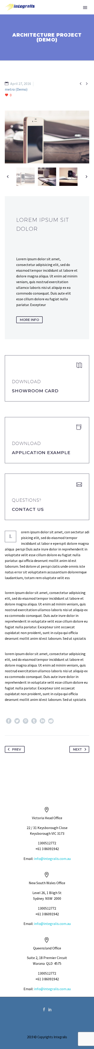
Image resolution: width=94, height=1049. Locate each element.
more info (29, 320)
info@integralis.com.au (52, 858)
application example (41, 452)
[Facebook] (8, 721)
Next (77, 749)
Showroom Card (35, 390)
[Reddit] (51, 721)
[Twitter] (17, 721)
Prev (16, 749)
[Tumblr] (34, 721)
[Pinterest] (25, 721)
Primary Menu (85, 7)
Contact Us (28, 509)
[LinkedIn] (42, 721)
